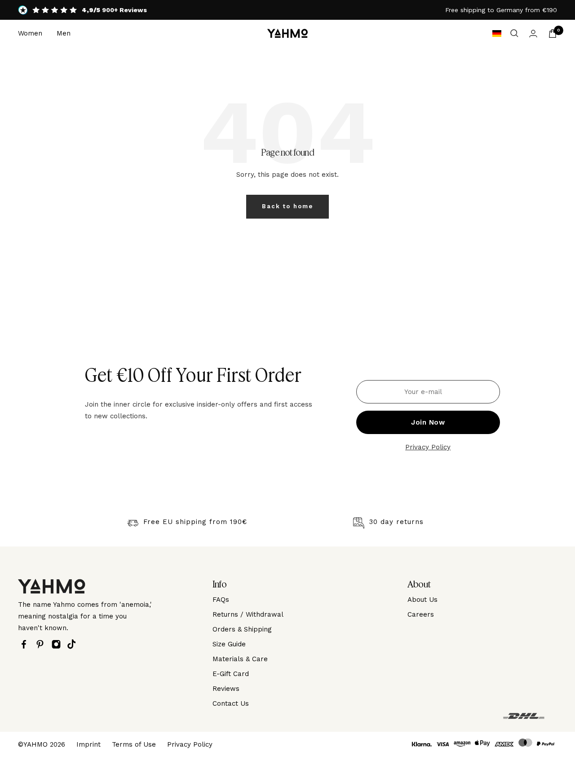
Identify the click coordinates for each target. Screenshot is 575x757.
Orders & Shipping (242, 629)
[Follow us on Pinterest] (42, 644)
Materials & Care (240, 659)
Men (64, 33)
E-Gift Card (230, 674)
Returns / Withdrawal (247, 614)
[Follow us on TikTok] (73, 644)
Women (30, 33)
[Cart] (552, 33)
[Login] (533, 33)
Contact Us (230, 703)
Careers (420, 614)
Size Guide (229, 644)
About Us (422, 600)
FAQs (220, 600)
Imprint (88, 744)
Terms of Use (134, 744)
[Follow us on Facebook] (26, 644)
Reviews (225, 689)
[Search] (514, 33)
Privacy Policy (428, 447)
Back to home (287, 206)
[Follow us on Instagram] (58, 644)
